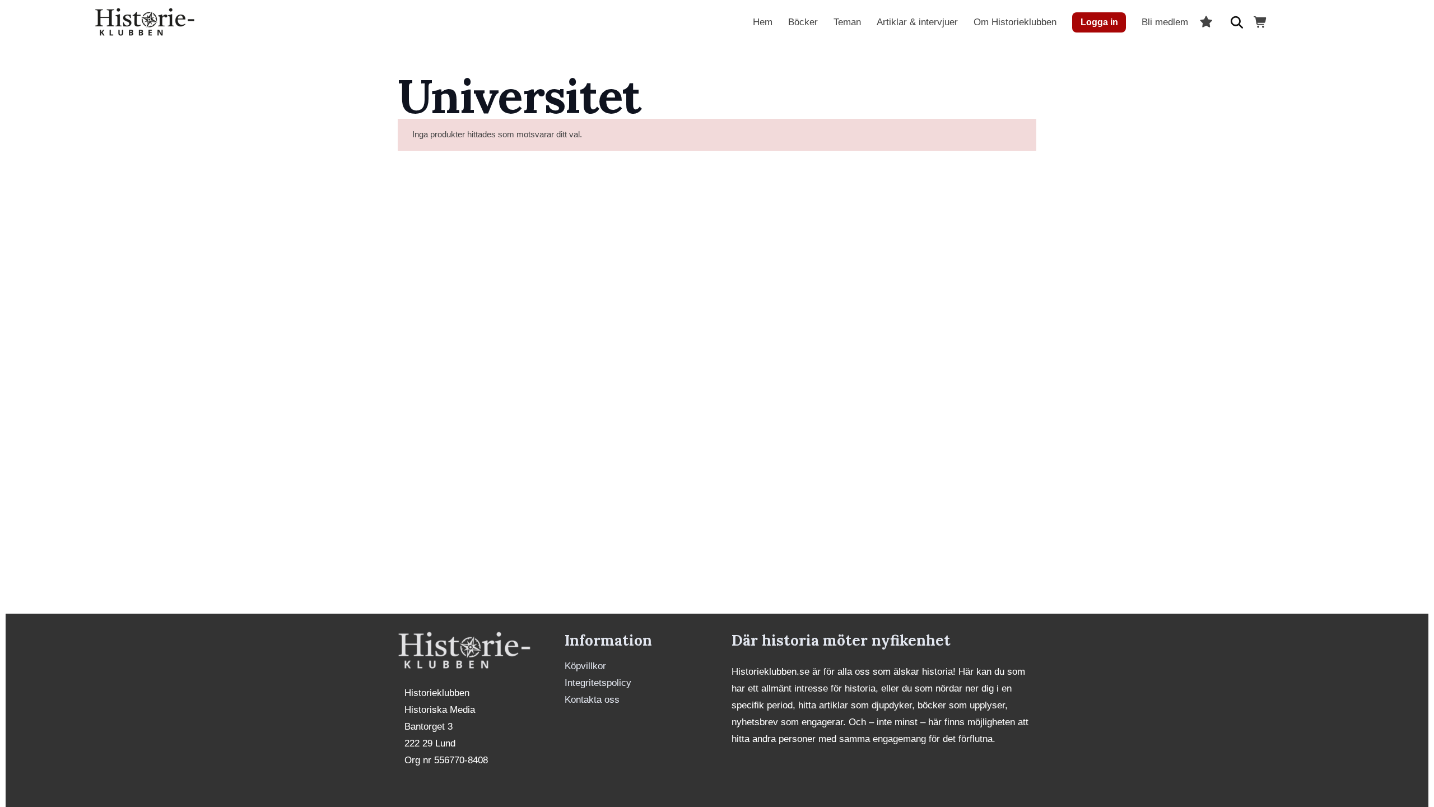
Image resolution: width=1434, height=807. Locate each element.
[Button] (1237, 22)
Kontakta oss (592, 699)
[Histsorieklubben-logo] (145, 22)
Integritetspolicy (598, 683)
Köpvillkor (585, 666)
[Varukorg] (1261, 22)
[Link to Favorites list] (1206, 22)
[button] (1065, 22)
